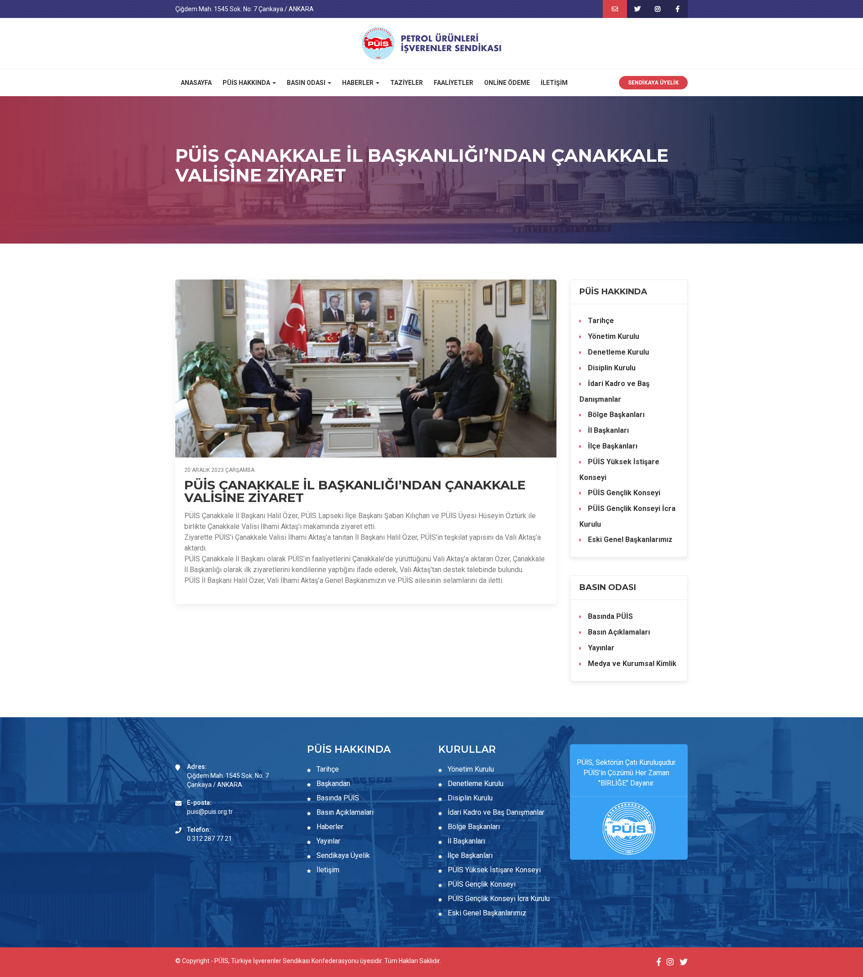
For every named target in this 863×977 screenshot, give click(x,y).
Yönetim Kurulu (612, 336)
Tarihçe (600, 320)
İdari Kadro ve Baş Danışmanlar (614, 391)
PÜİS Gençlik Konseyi (623, 492)
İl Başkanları (607, 430)
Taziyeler (406, 82)
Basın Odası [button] (307, 82)
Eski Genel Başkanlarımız (629, 539)
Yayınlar (600, 648)
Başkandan (332, 783)
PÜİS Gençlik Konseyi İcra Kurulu (627, 516)
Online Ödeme (507, 82)
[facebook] (677, 9)
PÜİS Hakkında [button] (246, 82)
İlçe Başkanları (611, 446)
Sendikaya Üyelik (653, 83)
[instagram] (657, 9)
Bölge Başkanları (615, 414)
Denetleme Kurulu (617, 352)
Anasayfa (196, 82)
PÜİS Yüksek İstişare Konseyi (619, 469)
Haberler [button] (358, 82)
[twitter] (637, 9)
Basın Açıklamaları (618, 632)
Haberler (329, 826)
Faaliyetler (453, 82)
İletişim (554, 82)
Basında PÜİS (609, 616)
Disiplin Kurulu (611, 368)
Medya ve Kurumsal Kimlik (631, 663)
